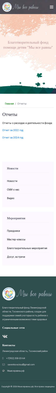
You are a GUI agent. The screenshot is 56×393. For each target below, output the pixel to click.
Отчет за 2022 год (12, 130)
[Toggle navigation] (51, 7)
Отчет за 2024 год (12, 137)
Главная (9, 103)
